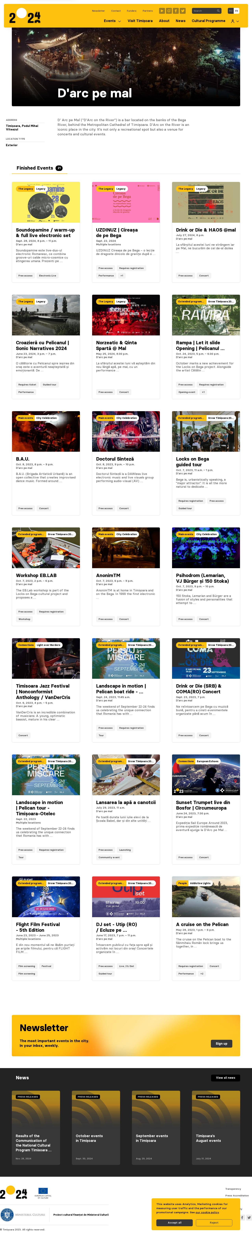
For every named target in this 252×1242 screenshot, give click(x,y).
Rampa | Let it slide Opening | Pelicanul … (200, 346)
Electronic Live (47, 275)
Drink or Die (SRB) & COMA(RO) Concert (198, 689)
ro (231, 11)
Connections (26, 645)
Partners (148, 11)
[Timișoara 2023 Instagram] (169, 11)
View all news (225, 1078)
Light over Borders (48, 645)
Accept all (175, 1222)
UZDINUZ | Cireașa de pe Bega (117, 233)
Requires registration (131, 268)
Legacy (40, 189)
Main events (25, 418)
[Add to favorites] (73, 276)
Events (110, 21)
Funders (131, 11)
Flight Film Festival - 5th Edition (38, 927)
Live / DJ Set (126, 966)
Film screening (27, 966)
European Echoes (207, 761)
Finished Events (39, 168)
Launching (125, 850)
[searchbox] (203, 11)
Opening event (187, 392)
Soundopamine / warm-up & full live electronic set (45, 233)
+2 (201, 973)
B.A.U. (22, 459)
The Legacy (25, 189)
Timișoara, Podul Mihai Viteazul (22, 128)
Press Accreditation (237, 1195)
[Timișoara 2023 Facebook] (176, 11)
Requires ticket (27, 384)
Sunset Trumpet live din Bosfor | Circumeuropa (203, 805)
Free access (25, 275)
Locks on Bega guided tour (192, 462)
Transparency (233, 1189)
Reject (214, 1222)
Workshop (24, 619)
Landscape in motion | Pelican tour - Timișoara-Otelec (39, 808)
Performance (106, 275)
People (182, 883)
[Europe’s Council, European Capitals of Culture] (43, 1197)
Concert (204, 275)
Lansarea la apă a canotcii (126, 802)
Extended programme (191, 301)
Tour (101, 735)
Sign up (221, 1043)
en (236, 11)
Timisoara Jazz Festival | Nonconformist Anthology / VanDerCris (43, 692)
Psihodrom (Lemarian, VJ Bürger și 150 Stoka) (202, 578)
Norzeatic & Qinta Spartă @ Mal (116, 346)
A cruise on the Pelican (202, 924)
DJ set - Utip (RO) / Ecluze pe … (116, 927)
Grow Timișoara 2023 (221, 301)
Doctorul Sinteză (115, 459)
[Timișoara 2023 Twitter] (183, 11)
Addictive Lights (200, 883)
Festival (46, 966)
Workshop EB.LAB (36, 575)
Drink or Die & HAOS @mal (206, 230)
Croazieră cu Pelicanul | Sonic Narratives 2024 (42, 346)
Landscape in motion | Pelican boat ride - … (121, 689)
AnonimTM (108, 575)
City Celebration (46, 418)
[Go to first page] (26, 16)
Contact (116, 11)
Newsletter (98, 11)
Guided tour (49, 384)
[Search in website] (218, 11)
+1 (121, 275)
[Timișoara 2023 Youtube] (162, 11)
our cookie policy (207, 1212)
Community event (109, 857)
